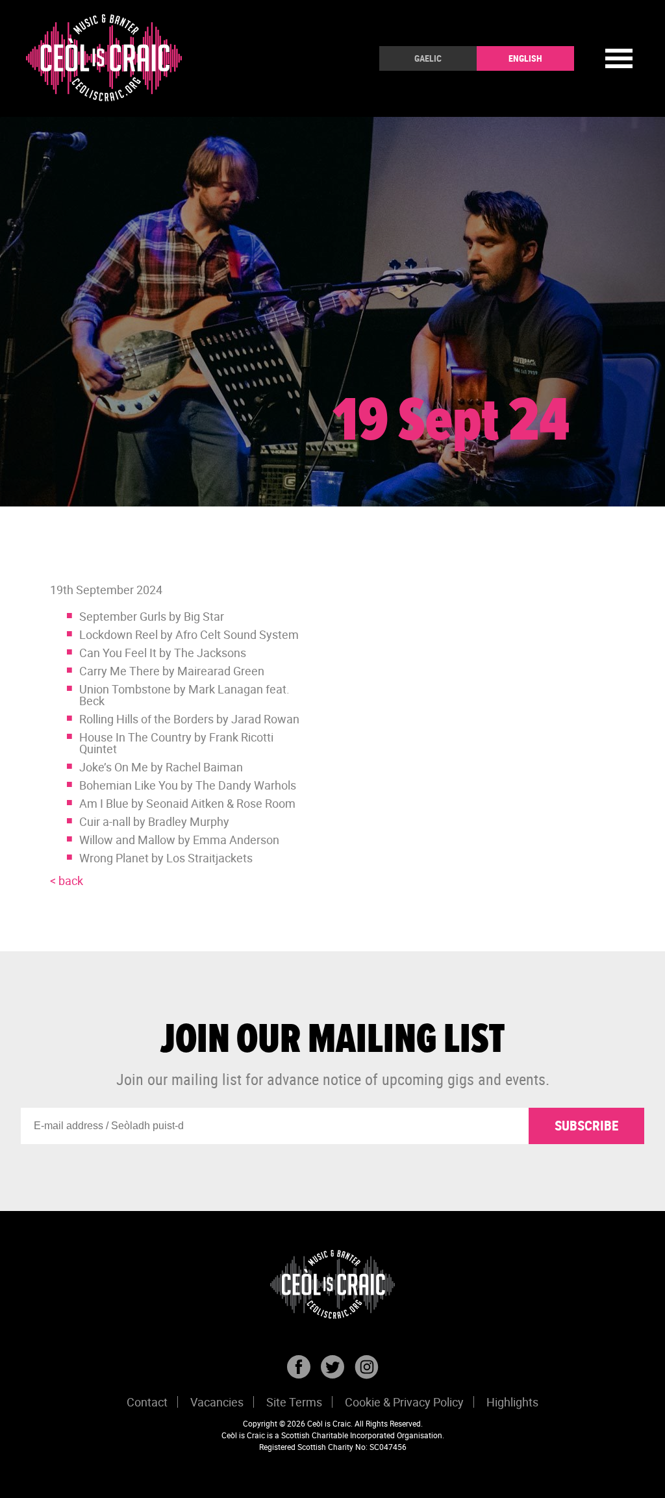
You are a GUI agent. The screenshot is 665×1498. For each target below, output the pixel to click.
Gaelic (428, 58)
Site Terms (294, 1402)
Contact (147, 1402)
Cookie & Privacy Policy (404, 1402)
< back (66, 880)
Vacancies (217, 1402)
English (525, 58)
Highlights (512, 1402)
